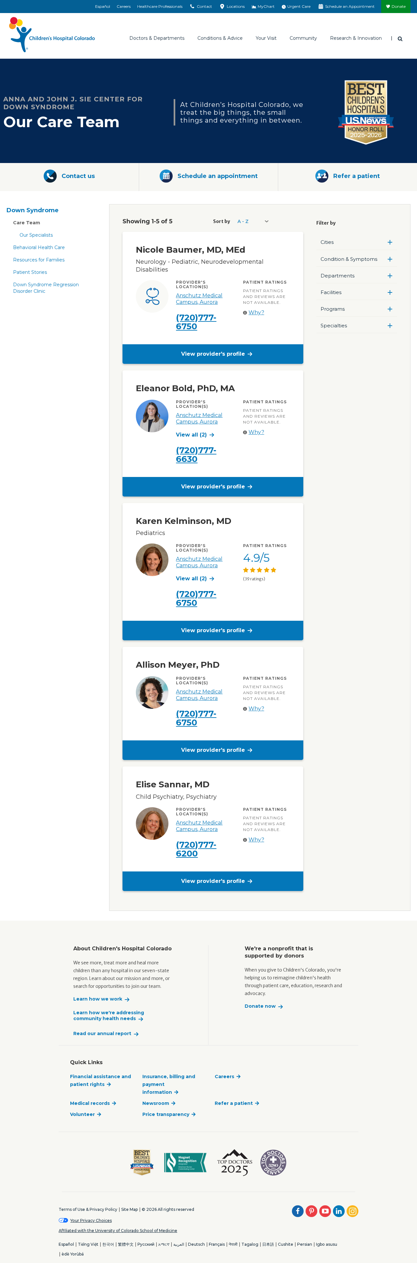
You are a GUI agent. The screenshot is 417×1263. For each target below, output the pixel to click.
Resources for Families (39, 260)
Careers (124, 6)
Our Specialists (36, 235)
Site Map (129, 1209)
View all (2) (191, 435)
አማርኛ (163, 1244)
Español (102, 6)
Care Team (26, 223)
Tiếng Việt (88, 1244)
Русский (145, 1244)
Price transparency (165, 1114)
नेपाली (233, 1244)
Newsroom (155, 1103)
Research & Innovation (356, 38)
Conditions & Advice (220, 38)
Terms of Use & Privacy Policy (88, 1209)
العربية (178, 1244)
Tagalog (249, 1244)
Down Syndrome (33, 210)
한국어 (108, 1244)
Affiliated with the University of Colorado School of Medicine (118, 1230)
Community (303, 38)
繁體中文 (126, 1244)
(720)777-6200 (196, 849)
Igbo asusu (326, 1244)
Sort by (221, 221)
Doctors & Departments (156, 38)
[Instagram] (352, 1211)
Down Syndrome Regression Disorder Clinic (46, 288)
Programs (333, 309)
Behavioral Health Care (39, 247)
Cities (327, 242)
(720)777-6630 (196, 454)
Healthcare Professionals (159, 6)
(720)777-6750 (196, 322)
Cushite (285, 1244)
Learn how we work (97, 999)
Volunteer (82, 1114)
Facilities (331, 292)
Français (217, 1244)
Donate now (260, 1006)
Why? (256, 312)
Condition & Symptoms (349, 259)
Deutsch (196, 1244)
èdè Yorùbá (73, 1254)
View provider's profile (213, 354)
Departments (337, 276)
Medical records (90, 1103)
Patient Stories (30, 272)
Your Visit (266, 38)
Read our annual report (102, 1033)
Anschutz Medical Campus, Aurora (199, 298)
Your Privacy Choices (91, 1220)
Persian (304, 1244)
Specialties (334, 325)
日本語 (268, 1244)
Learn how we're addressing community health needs (108, 1015)
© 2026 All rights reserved (168, 1209)
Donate (399, 6)
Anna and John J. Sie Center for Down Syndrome (73, 103)
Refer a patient (234, 1103)
